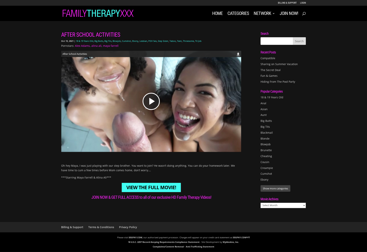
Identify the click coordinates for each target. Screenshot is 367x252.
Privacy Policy (128, 227)
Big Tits (107, 41)
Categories (238, 14)
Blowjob (117, 41)
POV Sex (152, 41)
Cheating (266, 156)
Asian (264, 109)
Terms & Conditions (101, 227)
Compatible (268, 58)
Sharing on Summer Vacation (279, 64)
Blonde (265, 138)
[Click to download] (238, 54)
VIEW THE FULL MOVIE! (151, 187)
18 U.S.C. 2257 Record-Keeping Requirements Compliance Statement (164, 242)
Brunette (266, 150)
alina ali (96, 46)
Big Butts (98, 41)
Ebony (135, 41)
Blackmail (267, 132)
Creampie (267, 168)
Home (217, 14)
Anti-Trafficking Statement (200, 246)
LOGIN (303, 3)
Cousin (265, 162)
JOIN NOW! (289, 14)
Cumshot (126, 41)
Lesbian (143, 41)
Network (262, 14)
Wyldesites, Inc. (231, 242)
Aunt (264, 115)
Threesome (188, 41)
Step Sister (163, 41)
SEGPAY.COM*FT (241, 237)
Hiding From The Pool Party (278, 81)
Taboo (173, 41)
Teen (179, 41)
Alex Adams (82, 46)
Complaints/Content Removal (168, 246)
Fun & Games (269, 76)
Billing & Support (287, 3)
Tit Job (198, 41)
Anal (263, 103)
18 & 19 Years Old (84, 41)
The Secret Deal (271, 70)
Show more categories (275, 188)
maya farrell (111, 46)
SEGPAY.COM (135, 237)
